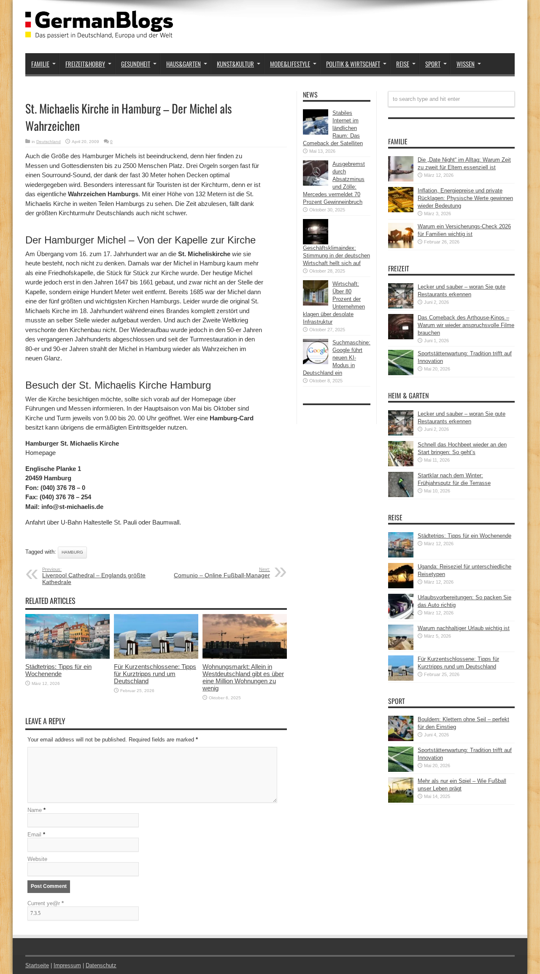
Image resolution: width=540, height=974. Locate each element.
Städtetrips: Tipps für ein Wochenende (58, 670)
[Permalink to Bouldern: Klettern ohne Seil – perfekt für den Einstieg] (400, 739)
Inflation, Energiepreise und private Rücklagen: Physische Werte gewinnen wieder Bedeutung (465, 198)
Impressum (67, 965)
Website (37, 859)
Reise (402, 63)
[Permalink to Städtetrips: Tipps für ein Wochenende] (67, 657)
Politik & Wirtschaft (353, 63)
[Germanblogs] (99, 32)
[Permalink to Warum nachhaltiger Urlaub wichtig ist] (400, 648)
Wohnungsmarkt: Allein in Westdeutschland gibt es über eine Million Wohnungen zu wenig (243, 677)
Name (34, 810)
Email (34, 834)
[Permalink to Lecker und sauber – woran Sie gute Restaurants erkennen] (400, 306)
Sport (432, 63)
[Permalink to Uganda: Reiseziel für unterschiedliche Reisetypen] (400, 586)
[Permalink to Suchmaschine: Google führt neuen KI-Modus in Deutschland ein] (315, 362)
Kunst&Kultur (235, 63)
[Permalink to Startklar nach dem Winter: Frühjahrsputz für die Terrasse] (400, 495)
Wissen (465, 63)
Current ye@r (45, 903)
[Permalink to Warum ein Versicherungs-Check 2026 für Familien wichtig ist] (400, 246)
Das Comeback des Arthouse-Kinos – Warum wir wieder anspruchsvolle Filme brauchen (466, 325)
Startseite (37, 965)
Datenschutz (101, 965)
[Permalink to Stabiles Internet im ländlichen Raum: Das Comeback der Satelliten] (315, 133)
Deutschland (48, 141)
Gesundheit (135, 63)
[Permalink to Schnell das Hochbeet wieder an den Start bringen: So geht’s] (400, 464)
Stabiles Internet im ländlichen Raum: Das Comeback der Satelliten (333, 128)
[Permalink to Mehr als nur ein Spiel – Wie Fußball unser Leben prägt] (400, 801)
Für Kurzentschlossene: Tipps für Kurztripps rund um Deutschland (155, 674)
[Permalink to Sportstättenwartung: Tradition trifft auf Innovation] (400, 373)
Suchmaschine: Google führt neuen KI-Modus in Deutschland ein (336, 357)
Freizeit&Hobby (85, 63)
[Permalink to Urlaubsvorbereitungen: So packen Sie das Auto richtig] (400, 617)
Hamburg (72, 552)
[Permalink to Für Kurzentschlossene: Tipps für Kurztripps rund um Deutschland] (156, 657)
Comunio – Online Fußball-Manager (222, 573)
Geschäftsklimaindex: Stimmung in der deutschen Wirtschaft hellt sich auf (336, 255)
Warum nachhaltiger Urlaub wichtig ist (464, 628)
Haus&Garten (183, 63)
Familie (40, 63)
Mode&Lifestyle (290, 63)
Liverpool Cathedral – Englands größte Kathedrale (94, 576)
